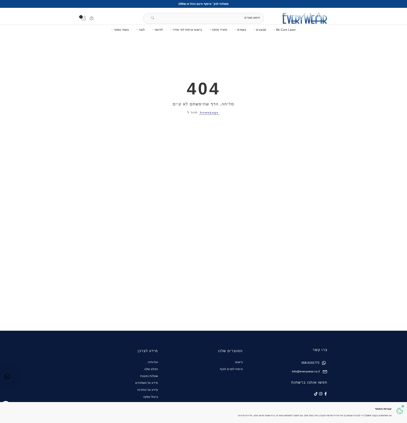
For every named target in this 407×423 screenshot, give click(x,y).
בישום (239, 362)
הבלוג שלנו (151, 369)
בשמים (241, 29)
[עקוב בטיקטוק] (316, 393)
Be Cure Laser (286, 29)
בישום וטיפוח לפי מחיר (187, 29)
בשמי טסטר (121, 29)
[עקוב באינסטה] (321, 393)
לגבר (142, 29)
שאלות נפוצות (149, 376)
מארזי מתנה (219, 29)
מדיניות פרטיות (245, 415)
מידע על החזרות (147, 389)
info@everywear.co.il (306, 371)
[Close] (403, 406)
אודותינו (153, 362)
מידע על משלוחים (146, 382)
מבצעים (261, 29)
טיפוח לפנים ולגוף (231, 369)
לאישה (159, 29)
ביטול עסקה (150, 396)
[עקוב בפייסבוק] (326, 393)
